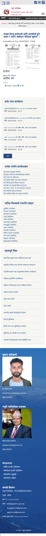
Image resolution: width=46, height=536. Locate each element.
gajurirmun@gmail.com (16, 512)
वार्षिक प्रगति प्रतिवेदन (11, 467)
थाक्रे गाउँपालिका (9, 227)
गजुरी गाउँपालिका (8, 217)
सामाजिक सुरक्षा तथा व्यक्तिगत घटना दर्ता (17, 258)
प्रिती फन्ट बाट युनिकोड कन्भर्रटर (15, 326)
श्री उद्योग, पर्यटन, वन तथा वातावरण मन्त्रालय (17, 188)
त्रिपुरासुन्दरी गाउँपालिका (11, 241)
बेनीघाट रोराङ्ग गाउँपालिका (11, 233)
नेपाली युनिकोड (9, 319)
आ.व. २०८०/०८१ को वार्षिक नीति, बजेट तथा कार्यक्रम (20, 147)
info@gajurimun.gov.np (15, 504)
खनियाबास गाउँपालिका (10, 214)
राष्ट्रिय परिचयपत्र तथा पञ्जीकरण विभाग (18, 285)
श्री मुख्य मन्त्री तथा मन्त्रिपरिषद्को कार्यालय (17, 174)
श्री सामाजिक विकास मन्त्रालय (12, 191)
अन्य (7, 156)
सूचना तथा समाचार (9, 76)
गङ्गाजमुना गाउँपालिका (10, 222)
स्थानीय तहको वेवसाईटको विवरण (15, 313)
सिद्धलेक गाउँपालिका (9, 238)
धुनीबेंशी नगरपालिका (9, 208)
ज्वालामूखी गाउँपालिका (10, 225)
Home (4, 23)
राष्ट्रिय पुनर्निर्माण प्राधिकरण (13, 278)
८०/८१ (5, 83)
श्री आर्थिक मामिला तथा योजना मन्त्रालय (15, 180)
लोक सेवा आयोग (9, 299)
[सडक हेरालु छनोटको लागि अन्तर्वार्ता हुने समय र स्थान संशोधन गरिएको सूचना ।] (13, 56)
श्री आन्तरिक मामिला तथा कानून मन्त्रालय (16, 193)
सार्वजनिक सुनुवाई (9, 474)
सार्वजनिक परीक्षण (9, 478)
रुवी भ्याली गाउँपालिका (10, 236)
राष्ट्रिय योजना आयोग (11, 292)
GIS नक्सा (7, 306)
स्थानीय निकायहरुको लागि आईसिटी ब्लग (17, 340)
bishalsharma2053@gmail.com (14, 393)
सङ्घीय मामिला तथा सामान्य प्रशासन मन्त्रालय (19, 265)
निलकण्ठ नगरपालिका (10, 211)
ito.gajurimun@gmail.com (17, 508)
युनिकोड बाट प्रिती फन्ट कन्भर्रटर (15, 333)
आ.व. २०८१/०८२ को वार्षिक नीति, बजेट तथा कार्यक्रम (20, 137)
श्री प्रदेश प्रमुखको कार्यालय (12, 172)
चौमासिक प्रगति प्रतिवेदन (12, 470)
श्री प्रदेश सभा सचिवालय (11, 177)
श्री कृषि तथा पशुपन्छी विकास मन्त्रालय (15, 185)
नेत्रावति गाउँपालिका (9, 230)
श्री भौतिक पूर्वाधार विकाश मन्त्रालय (14, 183)
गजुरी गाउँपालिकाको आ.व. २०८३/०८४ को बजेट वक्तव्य (20, 108)
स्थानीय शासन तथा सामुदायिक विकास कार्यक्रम (20, 272)
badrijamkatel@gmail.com (12, 445)
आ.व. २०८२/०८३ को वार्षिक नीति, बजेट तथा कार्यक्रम (20, 128)
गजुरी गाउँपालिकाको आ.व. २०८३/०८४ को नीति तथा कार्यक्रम (22, 118)
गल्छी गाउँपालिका (8, 219)
